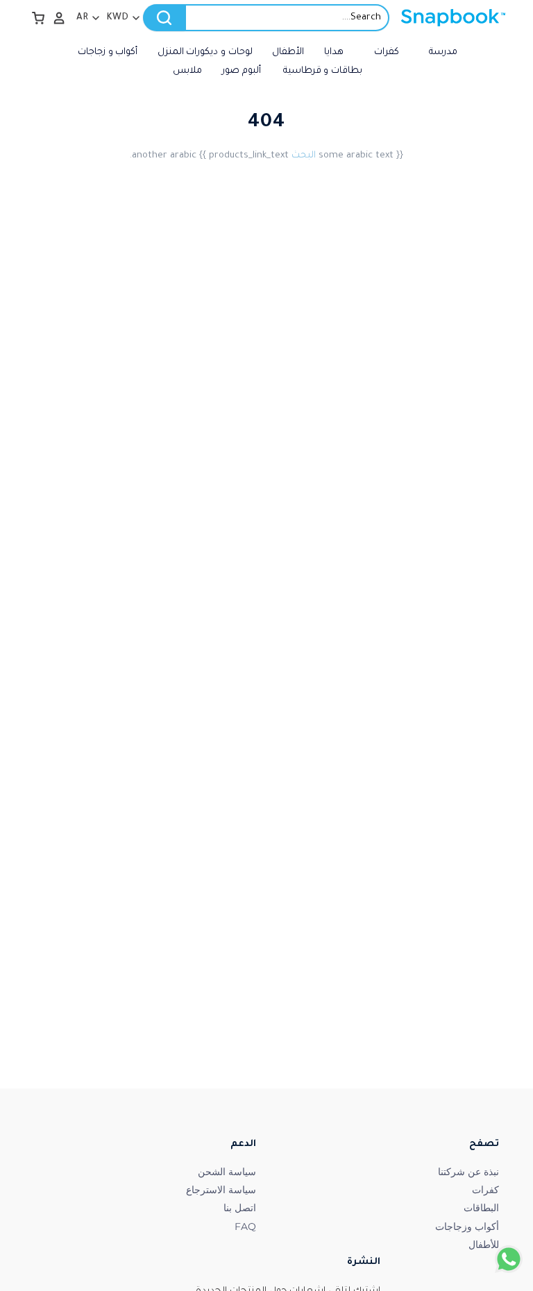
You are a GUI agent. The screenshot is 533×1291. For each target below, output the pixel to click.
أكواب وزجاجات (467, 1226)
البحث (303, 156)
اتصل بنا (239, 1208)
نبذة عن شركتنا (468, 1171)
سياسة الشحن (227, 1171)
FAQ (245, 1226)
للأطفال (483, 1244)
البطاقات (481, 1208)
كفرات (485, 1189)
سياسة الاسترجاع (221, 1189)
